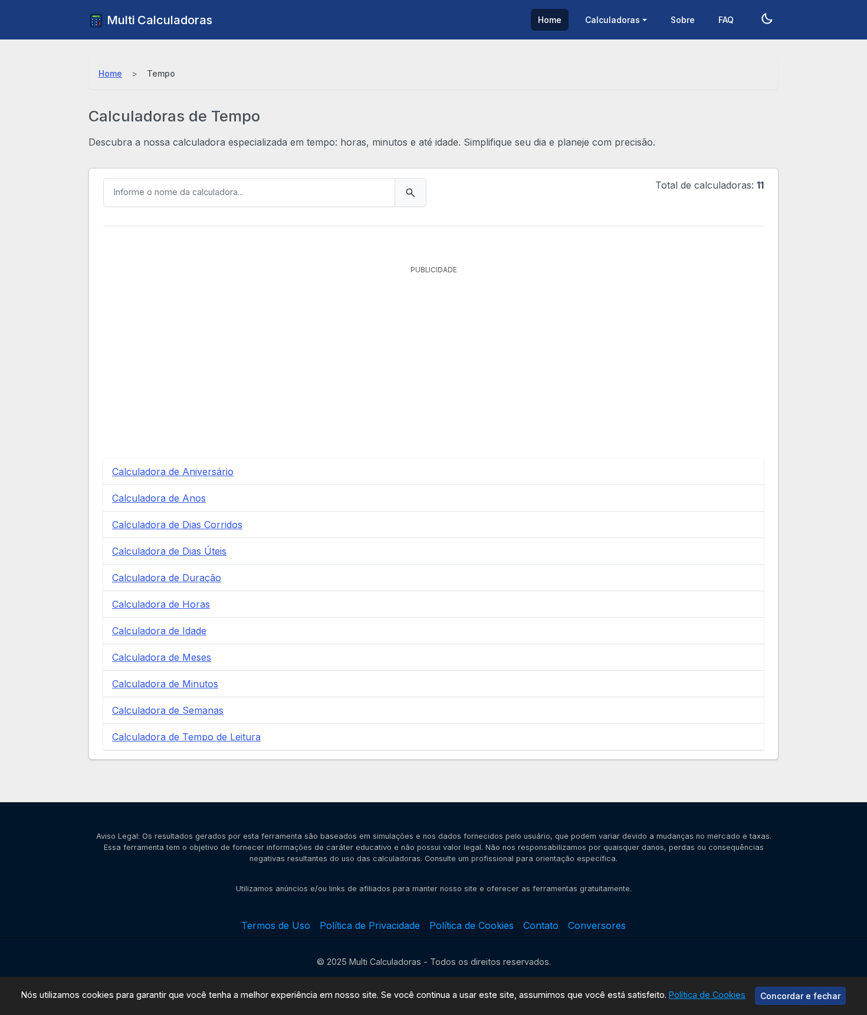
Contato (541, 925)
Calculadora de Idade (159, 631)
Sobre (683, 20)
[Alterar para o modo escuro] (767, 19)
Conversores (597, 925)
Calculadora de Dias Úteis (169, 551)
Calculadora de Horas (161, 604)
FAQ (726, 20)
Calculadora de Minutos (165, 684)
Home (549, 20)
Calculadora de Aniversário (173, 471)
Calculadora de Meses (161, 657)
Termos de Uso (275, 925)
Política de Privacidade (370, 925)
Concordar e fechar (800, 996)
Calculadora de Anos (159, 498)
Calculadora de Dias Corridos (177, 524)
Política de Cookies (707, 995)
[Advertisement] (433, 361)
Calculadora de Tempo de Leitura (186, 737)
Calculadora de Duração (166, 578)
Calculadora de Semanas (168, 710)
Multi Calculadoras (158, 20)
